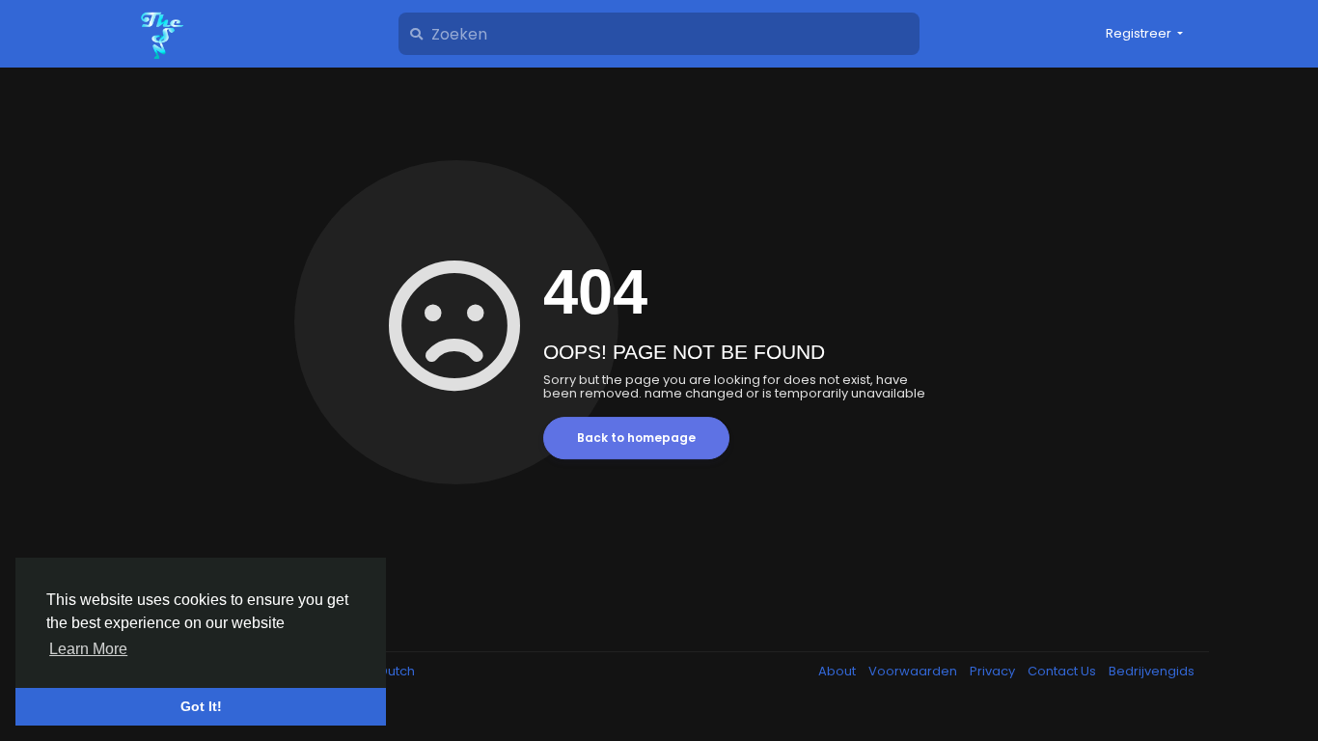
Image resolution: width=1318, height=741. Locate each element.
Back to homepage (636, 437)
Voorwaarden (914, 671)
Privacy (994, 671)
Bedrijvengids (1151, 671)
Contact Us (1063, 671)
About (838, 671)
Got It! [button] (201, 706)
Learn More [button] (88, 649)
